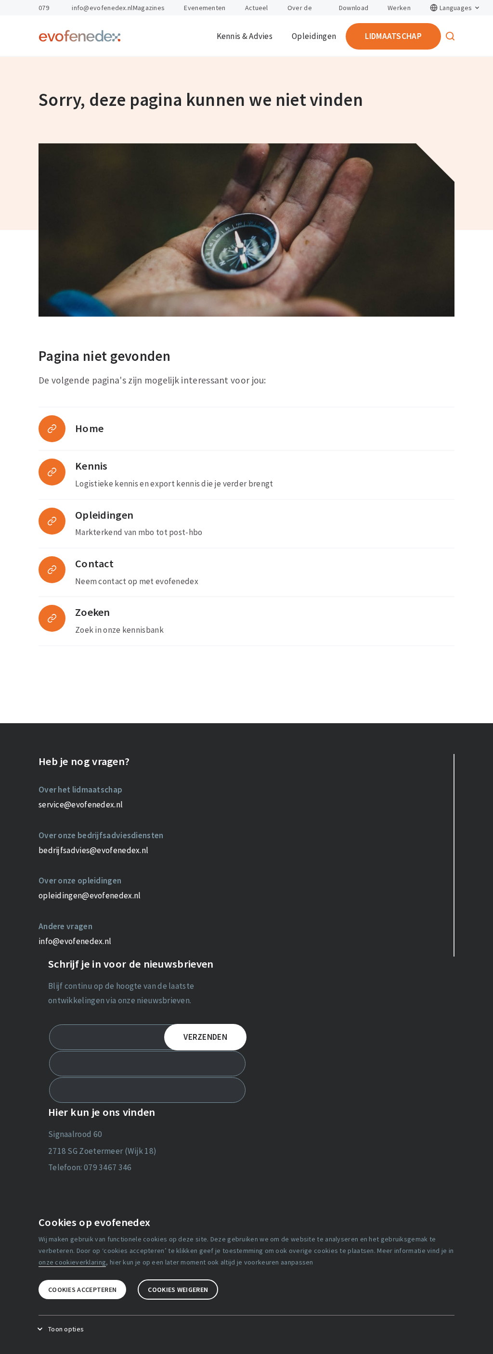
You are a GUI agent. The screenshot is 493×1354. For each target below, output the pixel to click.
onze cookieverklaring (72, 1262)
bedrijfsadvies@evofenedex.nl (93, 850)
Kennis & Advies (245, 36)
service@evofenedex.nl (81, 804)
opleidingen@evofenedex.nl (90, 895)
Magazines (149, 7)
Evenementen (204, 7)
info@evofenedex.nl (102, 7)
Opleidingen (314, 36)
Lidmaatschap (393, 36)
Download (353, 7)
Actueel (256, 7)
